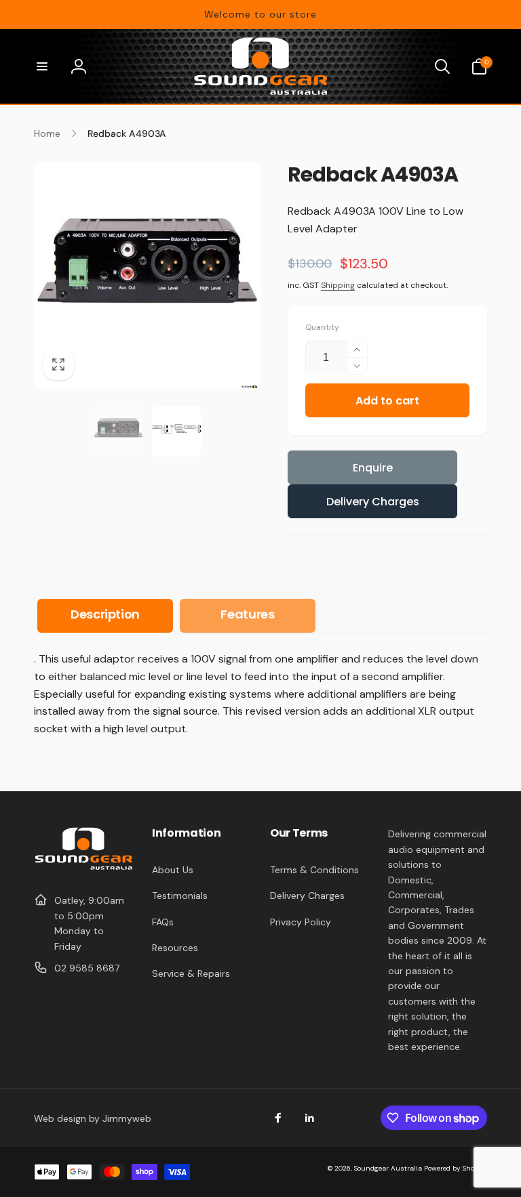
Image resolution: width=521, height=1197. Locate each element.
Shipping (338, 285)
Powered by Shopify (455, 1168)
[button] (42, 66)
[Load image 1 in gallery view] (118, 431)
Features (247, 614)
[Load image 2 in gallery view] (176, 431)
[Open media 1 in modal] (147, 276)
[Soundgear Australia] (83, 867)
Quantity (322, 327)
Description (105, 614)
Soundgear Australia (388, 1168)
